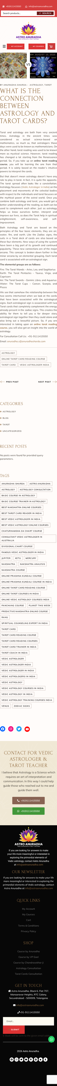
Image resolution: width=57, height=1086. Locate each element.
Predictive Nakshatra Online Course (25, 611)
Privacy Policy (28, 931)
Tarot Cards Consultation (28, 973)
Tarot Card (9, 365)
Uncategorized (12, 431)
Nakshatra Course (13, 570)
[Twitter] (19, 729)
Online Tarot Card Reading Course (23, 359)
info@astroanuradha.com (40, 6)
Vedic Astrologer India (34, 365)
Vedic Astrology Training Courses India (27, 700)
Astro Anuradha (40, 483)
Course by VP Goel (29, 956)
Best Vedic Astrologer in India (21, 519)
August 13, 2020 (45, 54)
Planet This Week (39, 605)
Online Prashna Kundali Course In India (27, 582)
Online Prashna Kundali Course (22, 576)
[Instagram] (10, 729)
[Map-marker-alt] (31, 1059)
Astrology (36, 85)
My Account (28, 908)
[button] (4, 46)
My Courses (28, 914)
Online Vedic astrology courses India (26, 599)
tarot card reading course (19, 635)
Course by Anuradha (28, 951)
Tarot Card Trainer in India (19, 647)
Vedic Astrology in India (17, 694)
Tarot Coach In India (15, 653)
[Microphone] (45, 1059)
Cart (28, 920)
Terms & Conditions (28, 925)
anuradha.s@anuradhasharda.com (26, 341)
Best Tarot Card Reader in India (22, 513)
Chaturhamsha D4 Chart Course (22, 531)
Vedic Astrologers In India (19, 676)
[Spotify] (36, 1059)
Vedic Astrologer (13, 658)
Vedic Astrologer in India (35, 187)
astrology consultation (35, 489)
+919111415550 (13, 6)
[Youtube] (26, 1059)
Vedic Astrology (12, 682)
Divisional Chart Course (17, 546)
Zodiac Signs (22, 706)
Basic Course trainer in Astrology (24, 501)
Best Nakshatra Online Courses (22, 507)
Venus (5, 706)
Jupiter (6, 558)
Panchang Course (13, 605)
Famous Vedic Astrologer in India (23, 552)
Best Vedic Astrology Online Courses (25, 525)
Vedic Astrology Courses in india (23, 688)
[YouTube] (27, 729)
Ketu (18, 558)
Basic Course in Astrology (18, 495)
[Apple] (41, 1059)
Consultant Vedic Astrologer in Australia (22, 539)
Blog (6, 418)
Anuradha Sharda (15, 85)
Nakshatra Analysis (32, 564)
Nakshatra (8, 564)
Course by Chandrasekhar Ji (28, 962)
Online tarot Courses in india (20, 593)
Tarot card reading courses (20, 641)
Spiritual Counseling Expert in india (25, 623)
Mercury (31, 558)
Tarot (48, 85)
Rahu (5, 617)
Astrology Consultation (28, 968)
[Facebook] (2, 729)
